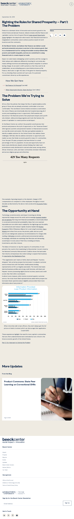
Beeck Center (16, 4)
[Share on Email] (64, 35)
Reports (5, 457)
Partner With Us (7, 467)
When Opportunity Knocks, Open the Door (19, 90)
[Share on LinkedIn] (60, 35)
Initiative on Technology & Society (11, 483)
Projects (5, 455)
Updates (5, 462)
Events (4, 460)
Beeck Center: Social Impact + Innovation (14, 440)
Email (17, 515)
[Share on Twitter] (51, 35)
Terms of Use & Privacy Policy (10, 485)
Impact (4, 452)
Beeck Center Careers (8, 465)
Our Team (5, 470)
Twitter (8, 515)
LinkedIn (4, 515)
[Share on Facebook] (56, 35)
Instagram (12, 515)
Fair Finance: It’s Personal (13, 85)
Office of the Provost (8, 480)
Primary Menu (71, 4)
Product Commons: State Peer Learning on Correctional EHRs (37, 399)
